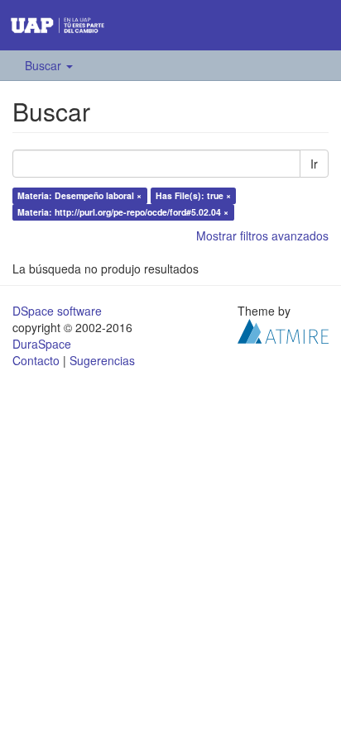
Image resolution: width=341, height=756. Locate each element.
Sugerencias (102, 360)
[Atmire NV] (283, 329)
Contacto (36, 360)
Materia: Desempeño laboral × (79, 195)
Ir (314, 163)
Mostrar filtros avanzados (262, 235)
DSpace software (57, 310)
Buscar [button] (45, 65)
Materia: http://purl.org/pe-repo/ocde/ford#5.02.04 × (122, 212)
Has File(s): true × (193, 195)
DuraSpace (41, 343)
